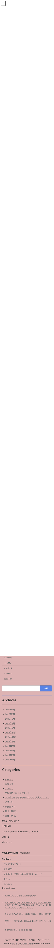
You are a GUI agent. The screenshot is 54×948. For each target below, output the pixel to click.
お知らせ (9, 784)
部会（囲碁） (11, 811)
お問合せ (5, 837)
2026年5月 (10, 719)
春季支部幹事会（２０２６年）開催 (18, 930)
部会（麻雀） (11, 815)
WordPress (16, 943)
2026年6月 (10, 714)
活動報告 (9, 802)
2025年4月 (8, 679)
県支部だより (11, 806)
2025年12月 (10, 732)
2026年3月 (10, 728)
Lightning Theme (27, 943)
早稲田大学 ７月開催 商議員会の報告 (20, 896)
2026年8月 (10, 709)
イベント (9, 779)
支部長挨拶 (6, 826)
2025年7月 (8, 668)
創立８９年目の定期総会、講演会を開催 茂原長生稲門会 (28, 914)
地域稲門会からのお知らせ (17, 793)
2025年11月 (10, 737)
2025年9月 (8, 658)
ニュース (9, 788)
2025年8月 (8, 663)
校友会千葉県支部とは (10, 821)
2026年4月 (10, 723)
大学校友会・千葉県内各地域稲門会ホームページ (27, 797)
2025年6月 (8, 673)
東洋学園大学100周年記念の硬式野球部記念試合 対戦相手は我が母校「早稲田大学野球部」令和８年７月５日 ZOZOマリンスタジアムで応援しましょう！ (28, 904)
